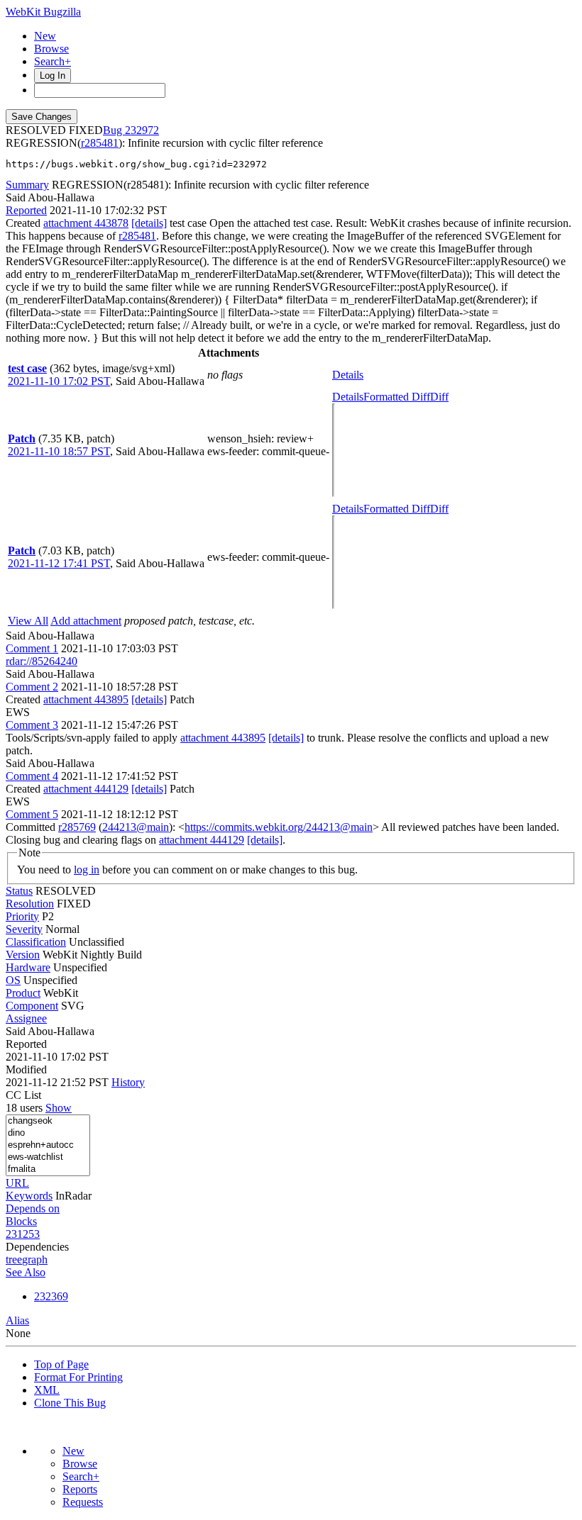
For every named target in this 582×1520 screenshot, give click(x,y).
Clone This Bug (70, 1403)
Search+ (52, 61)
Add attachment (85, 621)
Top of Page (61, 1364)
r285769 (77, 827)
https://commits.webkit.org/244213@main (279, 827)
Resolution (30, 904)
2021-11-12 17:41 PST (59, 563)
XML (47, 1390)
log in (86, 870)
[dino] (47, 1133)
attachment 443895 (85, 699)
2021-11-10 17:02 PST (59, 381)
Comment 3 (32, 725)
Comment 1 (32, 648)
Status (19, 891)
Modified (26, 1069)
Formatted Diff (396, 397)
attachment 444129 (85, 789)
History (128, 1082)
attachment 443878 (85, 223)
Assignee (26, 1018)
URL (17, 1183)
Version (23, 955)
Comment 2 (32, 687)
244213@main (135, 827)
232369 (51, 1296)
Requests (82, 1502)
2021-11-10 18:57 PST (59, 451)
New (45, 36)
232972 (142, 130)
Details (347, 375)
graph (35, 1259)
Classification (36, 942)
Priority (22, 916)
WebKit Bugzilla (43, 12)
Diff (439, 397)
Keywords (29, 1196)
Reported (26, 210)
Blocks (21, 1221)
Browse (51, 49)
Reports (79, 1489)
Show (58, 1108)
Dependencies (37, 1247)
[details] (149, 223)
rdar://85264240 (41, 661)
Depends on (33, 1208)
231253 (23, 1234)
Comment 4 (32, 776)
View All (28, 621)
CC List (23, 1095)
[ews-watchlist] (47, 1157)
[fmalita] (47, 1169)
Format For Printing (78, 1377)
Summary (27, 185)
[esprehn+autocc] (47, 1145)
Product (23, 993)
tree (14, 1259)
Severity (24, 929)
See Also (25, 1272)
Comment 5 (32, 814)
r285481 (100, 143)
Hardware (28, 967)
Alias (17, 1320)
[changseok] (47, 1121)
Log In (52, 75)
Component (32, 1006)
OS (13, 980)
